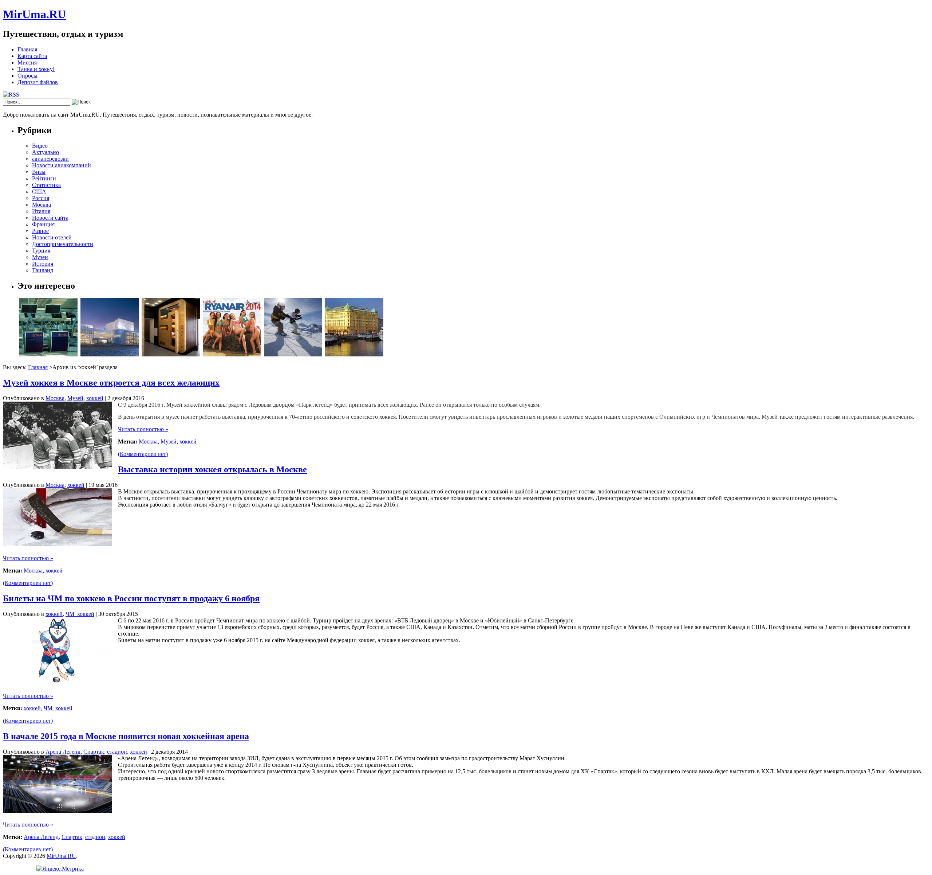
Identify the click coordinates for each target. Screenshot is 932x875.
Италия (41, 211)
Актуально (45, 152)
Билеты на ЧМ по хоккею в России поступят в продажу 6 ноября (131, 598)
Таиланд (42, 270)
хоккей (94, 398)
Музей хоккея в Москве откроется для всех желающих (111, 382)
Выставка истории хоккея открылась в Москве (212, 469)
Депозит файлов (37, 82)
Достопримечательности (62, 244)
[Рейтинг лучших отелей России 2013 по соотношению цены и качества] (354, 354)
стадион (117, 752)
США (39, 191)
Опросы (27, 76)
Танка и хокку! (36, 69)
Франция (43, 224)
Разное (40, 231)
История (42, 264)
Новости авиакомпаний (61, 165)
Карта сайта (32, 56)
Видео (40, 145)
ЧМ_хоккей (80, 614)
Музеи (40, 257)
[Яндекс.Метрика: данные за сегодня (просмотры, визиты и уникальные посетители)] (60, 869)
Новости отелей (52, 237)
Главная (27, 49)
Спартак (93, 752)
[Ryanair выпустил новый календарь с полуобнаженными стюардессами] (232, 354)
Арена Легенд (63, 752)
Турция (41, 250)
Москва (41, 205)
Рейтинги (44, 178)
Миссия (27, 62)
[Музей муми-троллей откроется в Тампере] (109, 354)
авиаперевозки (50, 159)
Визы (39, 172)
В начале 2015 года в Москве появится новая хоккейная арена (126, 736)
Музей (75, 398)
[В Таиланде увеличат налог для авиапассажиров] (48, 354)
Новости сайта (50, 218)
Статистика (46, 185)
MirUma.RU (34, 14)
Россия (40, 198)
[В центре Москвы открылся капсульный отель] (171, 354)
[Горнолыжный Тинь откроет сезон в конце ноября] (293, 354)
